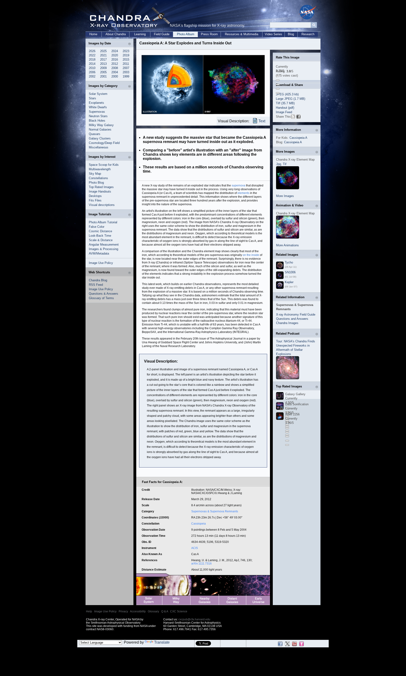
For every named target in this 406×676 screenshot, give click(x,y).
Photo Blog (96, 182)
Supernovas (97, 111)
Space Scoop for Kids (104, 164)
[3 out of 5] (278, 84)
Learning (140, 34)
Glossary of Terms (101, 298)
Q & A (164, 611)
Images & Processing (103, 249)
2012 (114, 64)
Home (93, 34)
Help (89, 611)
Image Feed (284, 112)
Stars (92, 98)
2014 (92, 64)
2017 (103, 59)
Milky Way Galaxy (101, 125)
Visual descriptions (102, 205)
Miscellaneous (98, 147)
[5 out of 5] (278, 93)
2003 (126, 72)
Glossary (153, 611)
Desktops (95, 196)
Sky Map (95, 173)
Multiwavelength (100, 169)
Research (307, 34)
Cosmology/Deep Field (104, 143)
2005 (103, 72)
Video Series (273, 34)
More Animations (287, 245)
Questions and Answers (292, 319)
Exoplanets (96, 102)
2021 (103, 55)
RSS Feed (96, 284)
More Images (285, 196)
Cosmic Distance (100, 231)
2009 (103, 68)
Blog (291, 34)
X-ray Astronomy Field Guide (295, 314)
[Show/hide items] (129, 44)
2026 (92, 51)
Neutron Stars (98, 116)
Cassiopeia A (298, 137)
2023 (126, 51)
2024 (114, 51)
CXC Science (178, 611)
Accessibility (138, 611)
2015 (126, 59)
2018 (92, 59)
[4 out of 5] (278, 88)
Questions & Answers (103, 293)
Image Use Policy (101, 263)
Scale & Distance (101, 240)
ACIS (194, 548)
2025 (103, 51)
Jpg (278, 164)
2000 (114, 76)
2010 (92, 68)
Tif (284, 164)
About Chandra (115, 34)
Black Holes (97, 120)
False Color (96, 226)
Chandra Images (287, 323)
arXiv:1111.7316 (201, 563)
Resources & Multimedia (241, 34)
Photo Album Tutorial (103, 222)
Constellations (98, 178)
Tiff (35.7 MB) (285, 103)
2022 (92, 55)
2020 (114, 55)
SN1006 (290, 272)
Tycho (289, 262)
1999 (126, 76)
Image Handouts (100, 191)
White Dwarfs (98, 107)
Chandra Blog (98, 280)
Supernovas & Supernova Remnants (214, 511)
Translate (162, 642)
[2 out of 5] (278, 80)
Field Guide (161, 34)
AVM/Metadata (99, 253)
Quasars (94, 134)
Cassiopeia (198, 523)
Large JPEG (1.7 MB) (290, 98)
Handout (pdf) (285, 107)
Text (261, 121)
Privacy (123, 611)
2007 (126, 68)
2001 (103, 76)
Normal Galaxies (100, 129)
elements (243, 193)
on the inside (251, 255)
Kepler (289, 282)
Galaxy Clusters (100, 138)
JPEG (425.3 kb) (287, 94)
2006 (92, 72)
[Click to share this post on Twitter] (293, 118)
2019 (126, 55)
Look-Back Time (100, 235)
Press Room (209, 34)
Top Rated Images (101, 187)
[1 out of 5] (278, 76)
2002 (92, 76)
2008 (114, 68)
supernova (238, 185)
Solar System (98, 94)
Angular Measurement (104, 244)
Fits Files (95, 200)
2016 (114, 59)
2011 (126, 64)
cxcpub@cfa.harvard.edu (194, 619)
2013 (103, 64)
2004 (114, 72)
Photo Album (185, 34)
